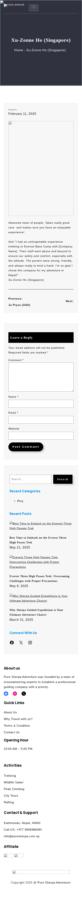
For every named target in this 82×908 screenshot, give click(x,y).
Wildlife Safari (13, 782)
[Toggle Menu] (33, 8)
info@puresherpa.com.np (21, 836)
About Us (10, 712)
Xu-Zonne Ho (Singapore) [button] (26, 279)
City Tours (11, 795)
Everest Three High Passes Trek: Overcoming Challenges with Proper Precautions (40, 578)
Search (62, 479)
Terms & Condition (17, 725)
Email (13, 412)
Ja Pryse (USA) (19, 304)
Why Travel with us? (18, 719)
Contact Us (12, 732)
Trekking (10, 775)
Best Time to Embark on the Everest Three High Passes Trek (38, 540)
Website (13, 428)
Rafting (9, 802)
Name (13, 396)
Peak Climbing (14, 789)
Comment (16, 360)
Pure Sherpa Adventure (53, 882)
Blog (20, 500)
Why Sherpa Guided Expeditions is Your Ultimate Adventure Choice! (36, 612)
